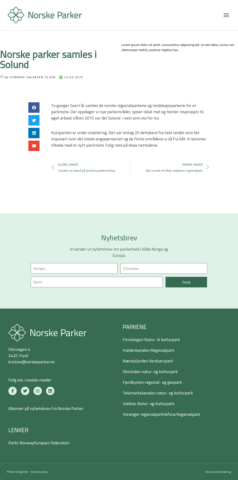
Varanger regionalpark (143, 414)
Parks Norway (21, 443)
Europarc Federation (51, 443)
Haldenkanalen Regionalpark (148, 350)
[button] (34, 107)
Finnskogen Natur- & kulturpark (151, 339)
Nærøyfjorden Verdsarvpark (148, 361)
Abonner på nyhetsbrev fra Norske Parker (45, 408)
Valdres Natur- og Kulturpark (148, 403)
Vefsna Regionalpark (181, 414)
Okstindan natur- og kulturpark (150, 371)
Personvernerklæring (218, 471)
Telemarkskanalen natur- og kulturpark (158, 393)
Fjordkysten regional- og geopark (152, 382)
